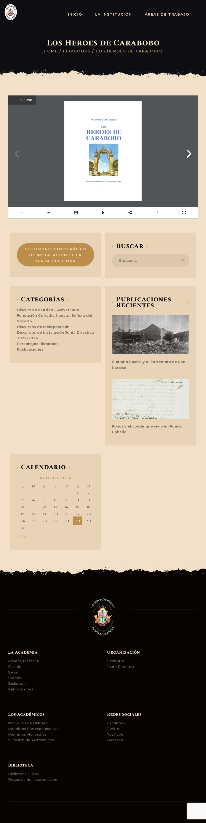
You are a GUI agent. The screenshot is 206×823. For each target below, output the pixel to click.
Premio (14, 678)
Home (51, 51)
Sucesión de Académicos (31, 740)
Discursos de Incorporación (43, 327)
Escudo (14, 666)
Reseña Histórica (23, 661)
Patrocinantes (21, 689)
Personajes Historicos (37, 343)
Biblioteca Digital (23, 774)
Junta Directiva (120, 666)
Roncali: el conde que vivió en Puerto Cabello (147, 429)
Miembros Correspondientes (34, 728)
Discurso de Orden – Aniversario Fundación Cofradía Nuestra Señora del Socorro (54, 315)
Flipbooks (76, 51)
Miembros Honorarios (27, 734)
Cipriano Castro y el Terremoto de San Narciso (148, 364)
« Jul (23, 536)
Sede (13, 672)
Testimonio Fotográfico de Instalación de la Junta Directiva (55, 255)
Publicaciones (30, 349)
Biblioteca (17, 683)
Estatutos (116, 661)
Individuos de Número (28, 723)
